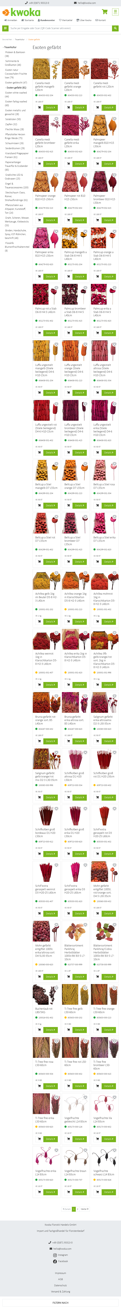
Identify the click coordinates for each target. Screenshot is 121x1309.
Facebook (63, 1261)
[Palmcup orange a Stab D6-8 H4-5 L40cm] (104, 237)
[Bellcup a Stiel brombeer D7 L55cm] (75, 523)
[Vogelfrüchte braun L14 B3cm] (75, 1156)
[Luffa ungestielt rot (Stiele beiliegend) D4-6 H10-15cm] (46, 410)
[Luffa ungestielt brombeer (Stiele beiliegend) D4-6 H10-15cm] (75, 410)
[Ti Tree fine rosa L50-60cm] (46, 1047)
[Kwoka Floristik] (22, 12)
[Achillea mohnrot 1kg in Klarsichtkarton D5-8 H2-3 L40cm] (104, 579)
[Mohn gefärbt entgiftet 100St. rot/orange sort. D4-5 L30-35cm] (104, 871)
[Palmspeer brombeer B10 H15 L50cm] (104, 181)
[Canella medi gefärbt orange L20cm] (75, 68)
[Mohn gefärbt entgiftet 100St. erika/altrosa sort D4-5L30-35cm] (46, 931)
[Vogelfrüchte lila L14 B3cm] (104, 1103)
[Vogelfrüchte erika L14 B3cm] (46, 1156)
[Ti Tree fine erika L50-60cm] (46, 1103)
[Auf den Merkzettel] (56, 62)
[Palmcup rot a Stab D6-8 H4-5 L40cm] (46, 294)
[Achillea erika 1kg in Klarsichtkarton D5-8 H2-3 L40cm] (75, 639)
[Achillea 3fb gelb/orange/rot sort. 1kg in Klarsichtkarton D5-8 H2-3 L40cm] (104, 639)
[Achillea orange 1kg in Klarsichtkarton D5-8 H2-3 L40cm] (75, 579)
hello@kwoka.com (86, 3)
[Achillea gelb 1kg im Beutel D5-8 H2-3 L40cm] (46, 579)
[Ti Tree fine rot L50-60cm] (75, 1047)
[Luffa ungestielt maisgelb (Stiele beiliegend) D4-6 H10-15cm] (46, 350)
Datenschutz (60, 1285)
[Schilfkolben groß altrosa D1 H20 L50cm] (75, 758)
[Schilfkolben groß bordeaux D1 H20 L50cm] (46, 815)
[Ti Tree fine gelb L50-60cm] (75, 994)
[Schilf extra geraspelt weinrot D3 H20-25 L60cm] (46, 871)
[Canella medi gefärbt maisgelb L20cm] (46, 68)
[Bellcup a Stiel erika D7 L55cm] (104, 523)
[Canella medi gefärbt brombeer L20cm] (46, 125)
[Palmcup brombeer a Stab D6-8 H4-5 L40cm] (75, 294)
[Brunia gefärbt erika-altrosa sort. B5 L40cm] (75, 702)
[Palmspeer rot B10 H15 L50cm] (75, 181)
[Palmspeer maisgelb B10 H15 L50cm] (104, 125)
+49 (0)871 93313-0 (38, 3)
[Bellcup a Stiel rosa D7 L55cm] (104, 470)
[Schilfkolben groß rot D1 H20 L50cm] (104, 758)
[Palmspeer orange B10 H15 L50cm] (46, 181)
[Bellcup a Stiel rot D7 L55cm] (46, 523)
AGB (60, 1279)
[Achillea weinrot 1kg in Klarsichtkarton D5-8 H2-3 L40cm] (46, 639)
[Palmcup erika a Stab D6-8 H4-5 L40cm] (104, 294)
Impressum (60, 1273)
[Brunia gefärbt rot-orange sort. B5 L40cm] (46, 702)
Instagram (62, 1255)
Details (50, 107)
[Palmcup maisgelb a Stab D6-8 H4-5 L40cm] (75, 237)
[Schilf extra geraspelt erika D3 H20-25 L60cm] (75, 871)
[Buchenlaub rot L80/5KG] (46, 994)
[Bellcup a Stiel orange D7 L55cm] (75, 470)
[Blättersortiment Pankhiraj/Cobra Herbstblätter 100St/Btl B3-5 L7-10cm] (104, 931)
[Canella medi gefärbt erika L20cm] (75, 125)
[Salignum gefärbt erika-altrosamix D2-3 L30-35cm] (104, 702)
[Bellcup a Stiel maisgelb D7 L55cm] (46, 470)
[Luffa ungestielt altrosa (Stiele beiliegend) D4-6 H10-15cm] (104, 350)
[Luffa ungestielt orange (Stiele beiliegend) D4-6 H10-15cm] (75, 350)
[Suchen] (5, 28)
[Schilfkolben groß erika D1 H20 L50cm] (75, 815)
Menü (115, 13)
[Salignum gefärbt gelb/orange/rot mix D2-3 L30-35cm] (46, 758)
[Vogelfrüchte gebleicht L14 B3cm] (75, 1103)
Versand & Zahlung (60, 1292)
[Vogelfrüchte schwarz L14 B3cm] (104, 1156)
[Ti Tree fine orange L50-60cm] (104, 994)
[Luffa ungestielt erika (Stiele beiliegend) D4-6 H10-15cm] (104, 410)
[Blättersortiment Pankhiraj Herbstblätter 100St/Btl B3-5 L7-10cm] (75, 931)
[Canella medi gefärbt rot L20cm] (104, 68)
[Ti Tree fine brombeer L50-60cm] (104, 1047)
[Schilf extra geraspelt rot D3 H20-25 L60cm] (104, 815)
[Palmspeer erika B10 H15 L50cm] (46, 237)
